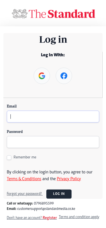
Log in (59, 194)
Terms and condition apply (79, 217)
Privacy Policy (69, 179)
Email (12, 107)
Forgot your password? (25, 194)
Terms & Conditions (24, 179)
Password (15, 132)
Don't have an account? (32, 218)
